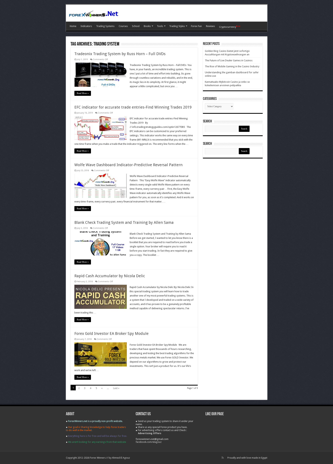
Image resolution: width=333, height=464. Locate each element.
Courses (123, 26)
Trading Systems (105, 26)
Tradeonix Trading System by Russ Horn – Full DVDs (120, 53)
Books (147, 26)
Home (73, 26)
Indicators (86, 26)
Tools (160, 26)
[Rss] (222, 457)
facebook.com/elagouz (148, 441)
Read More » (83, 93)
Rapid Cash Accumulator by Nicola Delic (109, 276)
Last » (116, 388)
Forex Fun (196, 26)
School (136, 26)
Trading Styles (177, 26)
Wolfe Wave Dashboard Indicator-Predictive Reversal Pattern (128, 165)
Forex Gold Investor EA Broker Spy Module (111, 333)
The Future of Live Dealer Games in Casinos (228, 60)
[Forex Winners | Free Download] (94, 13)
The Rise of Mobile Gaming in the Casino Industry (232, 66)
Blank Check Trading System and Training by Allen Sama (124, 222)
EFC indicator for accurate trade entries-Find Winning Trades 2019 (133, 107)
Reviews (210, 26)
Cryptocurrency (229, 26)
